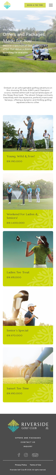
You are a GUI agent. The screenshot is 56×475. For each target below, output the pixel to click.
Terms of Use (35, 465)
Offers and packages (28, 438)
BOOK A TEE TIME (35, 5)
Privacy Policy (21, 465)
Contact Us (28, 442)
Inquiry (28, 446)
